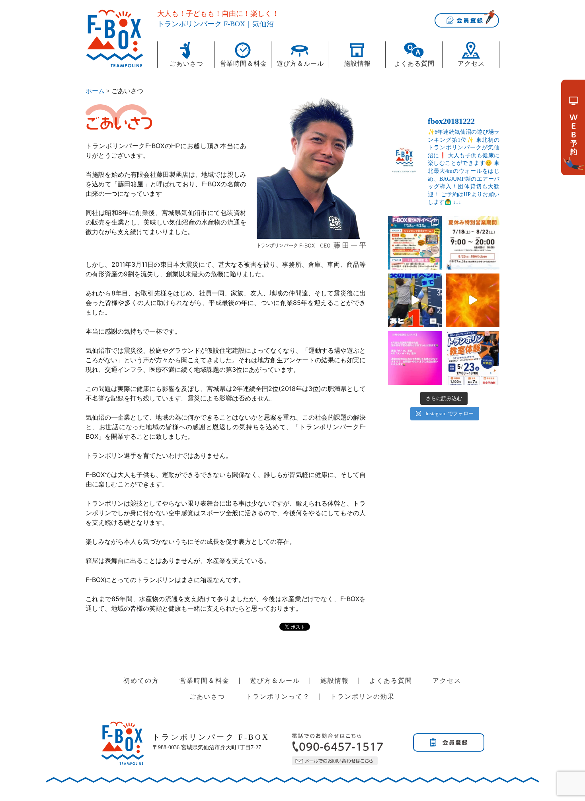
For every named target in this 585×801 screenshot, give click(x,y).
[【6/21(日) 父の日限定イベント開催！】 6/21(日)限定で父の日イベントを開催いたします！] (472, 300)
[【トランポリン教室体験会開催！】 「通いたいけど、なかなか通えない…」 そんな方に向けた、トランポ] (472, 358)
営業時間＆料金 (243, 63)
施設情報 (357, 63)
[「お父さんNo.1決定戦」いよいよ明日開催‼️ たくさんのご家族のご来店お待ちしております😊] (415, 300)
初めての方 (141, 680)
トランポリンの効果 (362, 696)
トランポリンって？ (278, 696)
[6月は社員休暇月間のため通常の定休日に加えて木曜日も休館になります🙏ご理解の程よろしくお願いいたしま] (415, 358)
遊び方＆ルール (300, 63)
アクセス (471, 63)
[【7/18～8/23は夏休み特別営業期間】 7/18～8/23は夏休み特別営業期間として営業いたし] (472, 243)
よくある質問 (414, 63)
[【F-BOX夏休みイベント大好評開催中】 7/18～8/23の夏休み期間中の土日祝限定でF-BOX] (415, 243)
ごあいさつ (186, 63)
